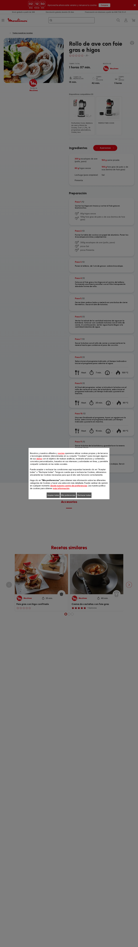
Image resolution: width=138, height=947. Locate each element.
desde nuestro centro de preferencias (68, 486)
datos (39, 458)
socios (61, 453)
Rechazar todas (84, 495)
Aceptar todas (53, 495)
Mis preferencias (68, 495)
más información (61, 488)
